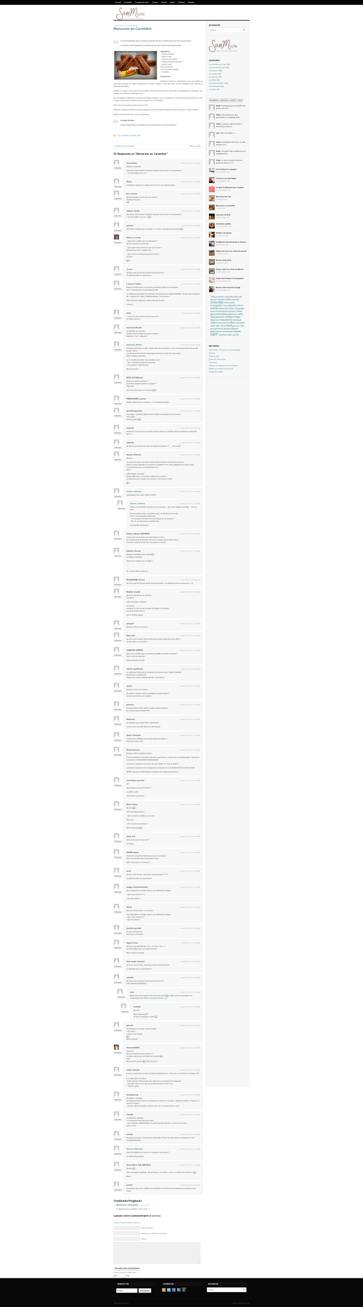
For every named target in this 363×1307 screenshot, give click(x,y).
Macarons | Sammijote (127, 1205)
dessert (232, 305)
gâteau (231, 314)
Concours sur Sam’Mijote (226, 178)
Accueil (118, 2)
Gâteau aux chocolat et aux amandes (223, 366)
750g (212, 296)
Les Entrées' (213, 71)
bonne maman (217, 299)
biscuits (238, 296)
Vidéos (172, 2)
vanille (235, 335)
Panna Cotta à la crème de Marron (229, 269)
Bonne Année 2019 (223, 260)
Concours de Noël (223, 215)
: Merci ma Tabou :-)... (226, 133)
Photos (164, 2)
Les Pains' (213, 89)
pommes (218, 328)
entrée (214, 308)
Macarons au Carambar (132, 29)
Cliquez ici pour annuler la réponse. (127, 1223)
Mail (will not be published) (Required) (154, 1233)
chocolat (216, 302)
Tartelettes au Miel (223, 224)
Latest (233, 100)
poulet (227, 328)
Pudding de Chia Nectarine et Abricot (231, 242)
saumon (223, 334)
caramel (235, 299)
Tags (240, 100)
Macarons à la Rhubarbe (124, 146)
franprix (232, 311)
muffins (230, 322)
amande (220, 296)
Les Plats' (212, 80)
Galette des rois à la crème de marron (231, 251)
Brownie (212, 353)
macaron (133, 136)
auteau (156, 1215)
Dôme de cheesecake (217, 359)
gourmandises (219, 314)
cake (228, 299)
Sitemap (181, 2)
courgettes (216, 305)
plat (212, 328)
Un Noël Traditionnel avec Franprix (230, 188)
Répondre (117, 168)
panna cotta (238, 325)
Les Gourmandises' (216, 83)
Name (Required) (147, 1228)
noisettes (240, 323)
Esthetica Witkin (134, 345)
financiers (224, 308)
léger (238, 316)
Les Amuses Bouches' (217, 68)
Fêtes (239, 311)
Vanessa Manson (134, 1149)
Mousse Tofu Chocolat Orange (228, 288)
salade (237, 331)
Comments (214, 100)
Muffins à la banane (224, 233)
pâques (234, 328)
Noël (229, 325)
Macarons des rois (223, 197)
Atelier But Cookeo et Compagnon (229, 278)
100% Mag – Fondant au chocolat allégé (224, 350)
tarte (229, 335)
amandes (229, 296)
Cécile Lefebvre (133, 491)
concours (229, 302)
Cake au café (214, 356)
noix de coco (218, 325)
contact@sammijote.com (158, 998)
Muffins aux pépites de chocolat (221, 369)
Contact (155, 2)
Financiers (213, 362)
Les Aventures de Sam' (217, 64)
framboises (222, 311)
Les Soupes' (213, 74)
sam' (139, 136)
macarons (226, 319)
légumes (214, 320)
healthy (239, 314)
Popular (224, 100)
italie (212, 317)
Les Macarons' (214, 86)
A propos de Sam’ (142, 2)
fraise (213, 311)
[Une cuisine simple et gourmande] (130, 19)
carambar (125, 136)
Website (143, 1239)
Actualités (128, 2)
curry (225, 305)
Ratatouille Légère (216, 372)
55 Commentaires (131, 26)
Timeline (191, 2)
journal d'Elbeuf (225, 316)
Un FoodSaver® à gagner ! (226, 169)
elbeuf (240, 305)
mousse (222, 323)
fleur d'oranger (237, 308)
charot (129, 269)
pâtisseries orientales (221, 331)
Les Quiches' (214, 77)
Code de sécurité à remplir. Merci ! (125, 1272)
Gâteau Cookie (196, 146)
